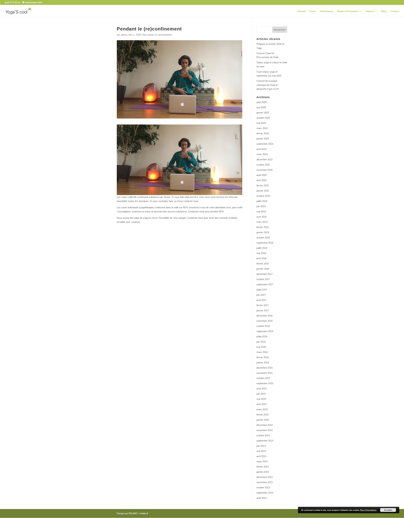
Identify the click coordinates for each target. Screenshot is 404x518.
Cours (313, 11)
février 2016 (262, 357)
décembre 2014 (264, 425)
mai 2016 (261, 347)
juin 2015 (261, 393)
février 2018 (262, 263)
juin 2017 (261, 294)
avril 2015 (261, 404)
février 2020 (262, 185)
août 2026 (261, 102)
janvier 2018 (262, 268)
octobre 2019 (263, 196)
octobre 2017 (263, 279)
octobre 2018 (263, 237)
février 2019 (262, 227)
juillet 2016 (261, 336)
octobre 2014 (263, 435)
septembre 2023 (264, 143)
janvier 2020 (262, 190)
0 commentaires (164, 34)
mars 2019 (261, 222)
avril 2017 (261, 300)
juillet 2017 (261, 289)
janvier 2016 (262, 362)
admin (124, 34)
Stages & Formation (348, 11)
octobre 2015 (263, 378)
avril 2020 (261, 180)
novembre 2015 (264, 373)
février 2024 (262, 133)
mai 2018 (261, 253)
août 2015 (261, 388)
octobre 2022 (263, 164)
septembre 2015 (264, 383)
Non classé (148, 34)
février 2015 (262, 414)
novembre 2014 (264, 430)
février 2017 (262, 305)
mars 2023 (261, 154)
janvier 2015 (262, 419)
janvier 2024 (262, 138)
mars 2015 (261, 409)
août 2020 (261, 175)
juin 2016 (261, 341)
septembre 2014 (264, 440)
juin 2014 (261, 445)
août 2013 (261, 498)
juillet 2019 (261, 201)
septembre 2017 (264, 284)
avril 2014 (261, 456)
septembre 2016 (264, 331)
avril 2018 (261, 258)
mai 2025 (261, 107)
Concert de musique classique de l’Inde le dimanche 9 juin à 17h (267, 85)
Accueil (301, 11)
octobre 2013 (263, 487)
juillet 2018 (261, 248)
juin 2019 (261, 206)
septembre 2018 (264, 242)
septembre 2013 (264, 492)
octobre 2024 (263, 117)
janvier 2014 (262, 472)
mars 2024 (261, 128)
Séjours (370, 11)
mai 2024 (261, 123)
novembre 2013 (264, 482)
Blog (383, 11)
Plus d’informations (368, 510)
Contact (394, 11)
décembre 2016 (264, 315)
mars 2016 (261, 352)
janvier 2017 (262, 310)
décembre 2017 (264, 274)
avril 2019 (261, 216)
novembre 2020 (264, 170)
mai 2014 (261, 451)
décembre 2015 (264, 367)
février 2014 (262, 466)
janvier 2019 (262, 232)
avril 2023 (261, 149)
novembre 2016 (264, 321)
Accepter (388, 510)
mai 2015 (261, 399)
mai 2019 (261, 211)
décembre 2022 (264, 159)
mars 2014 (261, 461)
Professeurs (326, 11)
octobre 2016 (263, 326)
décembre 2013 (264, 477)
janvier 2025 (262, 112)
